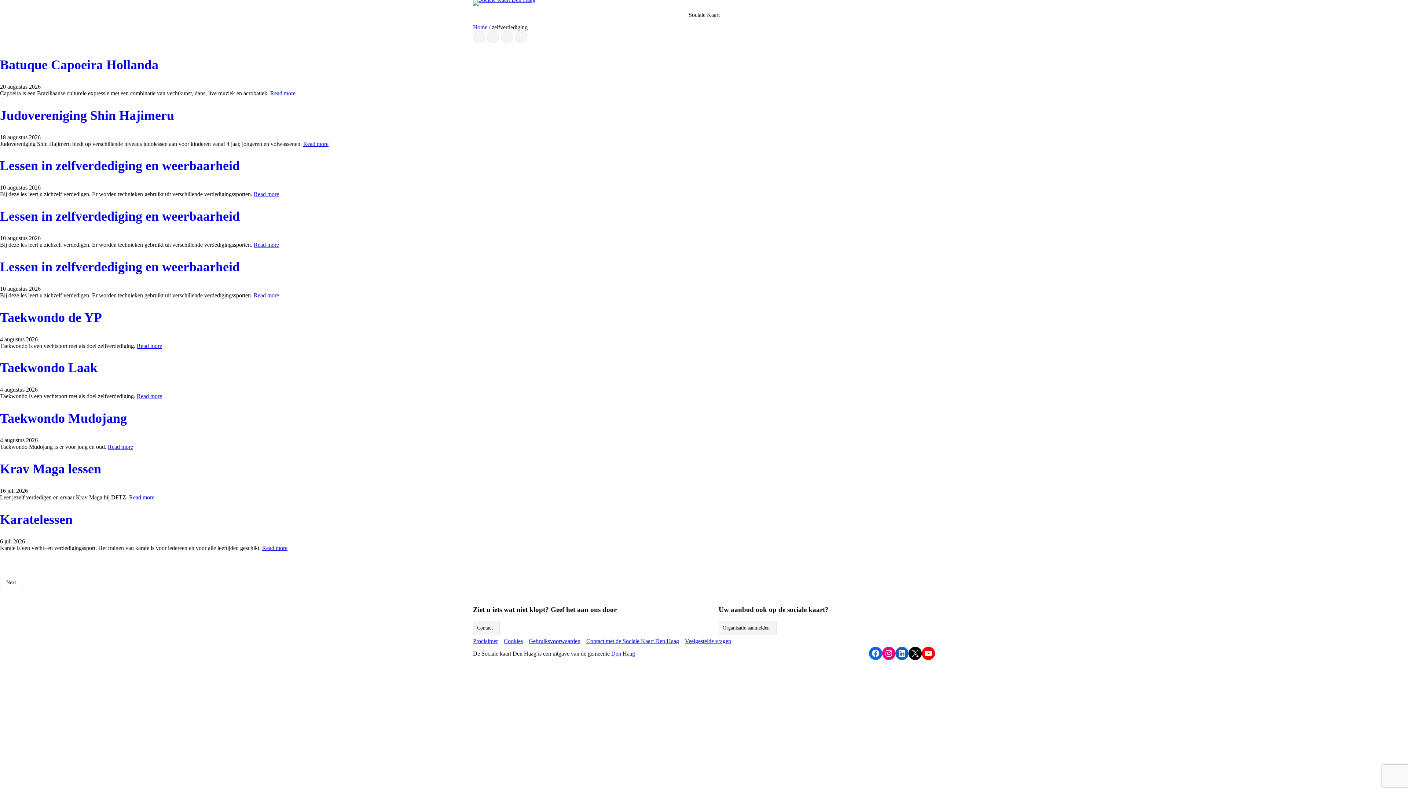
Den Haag (623, 653)
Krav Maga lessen (50, 469)
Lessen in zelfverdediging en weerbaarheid (120, 165)
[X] (493, 37)
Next (11, 582)
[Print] (521, 37)
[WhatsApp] (507, 37)
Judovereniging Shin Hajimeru (87, 115)
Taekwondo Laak (49, 367)
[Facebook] (479, 37)
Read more (283, 93)
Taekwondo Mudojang (63, 418)
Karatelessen (36, 519)
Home (480, 27)
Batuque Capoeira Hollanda (79, 65)
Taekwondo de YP (51, 317)
